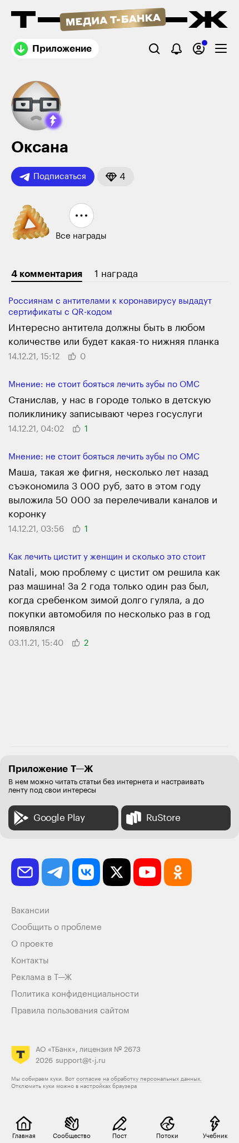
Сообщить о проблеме (56, 927)
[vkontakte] (86, 872)
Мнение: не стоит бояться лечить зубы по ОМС (104, 384)
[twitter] (117, 872)
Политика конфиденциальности (75, 994)
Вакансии (30, 911)
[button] (53, 121)
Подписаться (59, 176)
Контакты (30, 961)
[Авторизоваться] (199, 49)
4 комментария (46, 274)
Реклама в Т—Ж (41, 977)
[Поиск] (154, 49)
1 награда (116, 274)
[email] (25, 872)
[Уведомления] (176, 49)
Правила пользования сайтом (70, 1011)
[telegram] (55, 872)
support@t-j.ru (81, 1060)
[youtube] (147, 872)
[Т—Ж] (119, 20)
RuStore (163, 818)
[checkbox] (221, 49)
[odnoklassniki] (178, 872)
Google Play (59, 818)
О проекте (32, 944)
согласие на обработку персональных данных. (139, 1079)
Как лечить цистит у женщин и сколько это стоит (107, 557)
